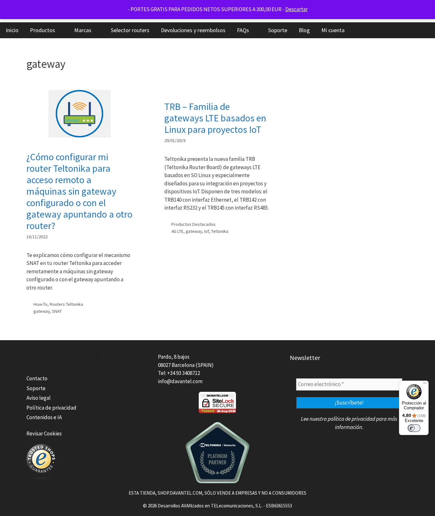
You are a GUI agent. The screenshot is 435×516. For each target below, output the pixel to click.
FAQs (243, 30)
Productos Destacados (193, 224)
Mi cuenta (333, 30)
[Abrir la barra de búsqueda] (409, 30)
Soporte (277, 30)
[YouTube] (78, 359)
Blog (304, 30)
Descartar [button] (296, 9)
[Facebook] (32, 359)
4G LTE (177, 231)
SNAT (57, 311)
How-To (40, 304)
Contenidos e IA (44, 417)
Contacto (36, 378)
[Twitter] (48, 359)
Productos (42, 30)
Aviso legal (38, 397)
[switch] (414, 428)
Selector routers (130, 30)
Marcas (82, 30)
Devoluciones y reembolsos (193, 30)
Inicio (12, 30)
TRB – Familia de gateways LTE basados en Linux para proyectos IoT (215, 117)
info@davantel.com (180, 381)
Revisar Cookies (44, 433)
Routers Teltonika (66, 304)
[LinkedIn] (63, 359)
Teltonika (219, 231)
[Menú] (425, 384)
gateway (41, 311)
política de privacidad (351, 418)
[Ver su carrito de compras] (427, 30)
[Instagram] (94, 359)
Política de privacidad (51, 407)
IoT (206, 231)
